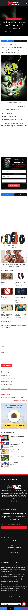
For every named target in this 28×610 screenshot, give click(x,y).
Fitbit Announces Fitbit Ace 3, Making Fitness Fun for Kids (20, 282)
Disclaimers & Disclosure (14, 547)
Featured (9, 19)
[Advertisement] (14, 143)
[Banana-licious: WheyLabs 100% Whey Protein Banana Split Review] (21, 307)
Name (3, 346)
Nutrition (19, 19)
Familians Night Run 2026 (9, 378)
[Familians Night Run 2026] (5, 438)
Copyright (14, 545)
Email (3, 352)
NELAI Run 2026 (14, 463)
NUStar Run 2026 (14, 449)
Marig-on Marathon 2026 (8, 384)
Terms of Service (14, 552)
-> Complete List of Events (20, 400)
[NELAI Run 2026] (5, 465)
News (14, 19)
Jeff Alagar (9, 31)
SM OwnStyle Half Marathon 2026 (11, 391)
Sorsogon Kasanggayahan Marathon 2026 (12, 397)
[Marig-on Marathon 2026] (5, 458)
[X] (13, 501)
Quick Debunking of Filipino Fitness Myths (6, 296)
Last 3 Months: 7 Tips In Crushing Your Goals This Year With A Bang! (6, 314)
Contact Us (14, 543)
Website (3, 359)
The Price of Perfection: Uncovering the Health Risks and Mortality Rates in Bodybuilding (21, 298)
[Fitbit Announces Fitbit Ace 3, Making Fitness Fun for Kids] (21, 276)
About (14, 541)
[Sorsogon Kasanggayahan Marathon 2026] (5, 445)
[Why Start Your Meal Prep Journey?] (7, 276)
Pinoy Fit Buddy (22, 596)
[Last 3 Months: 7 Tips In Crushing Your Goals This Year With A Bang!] (7, 307)
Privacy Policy (14, 550)
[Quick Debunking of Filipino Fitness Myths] (7, 291)
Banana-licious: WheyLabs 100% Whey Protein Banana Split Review (20, 314)
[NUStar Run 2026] (5, 451)
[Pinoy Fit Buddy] (14, 3)
